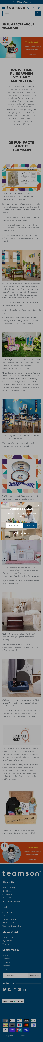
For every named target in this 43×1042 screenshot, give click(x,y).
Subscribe (29, 525)
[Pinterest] (25, 533)
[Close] (38, 505)
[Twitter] (15, 533)
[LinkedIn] (29, 533)
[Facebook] (18, 533)
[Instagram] (22, 533)
